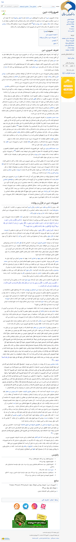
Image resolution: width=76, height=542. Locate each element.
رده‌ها (56, 500)
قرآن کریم (31, 207)
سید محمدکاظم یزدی (52, 148)
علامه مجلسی (54, 364)
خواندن (39, 6)
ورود (2, 2)
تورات (7, 298)
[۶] (51, 433)
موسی (21, 258)
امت (14, 403)
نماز (41, 24)
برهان (35, 60)
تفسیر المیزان (42, 243)
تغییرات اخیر (70, 22)
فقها (52, 139)
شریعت (18, 170)
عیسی (56, 261)
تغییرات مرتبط (70, 41)
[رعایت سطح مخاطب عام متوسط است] (5, 11)
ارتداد (45, 191)
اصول (20, 18)
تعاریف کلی (45, 500)
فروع (15, 18)
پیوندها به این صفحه (68, 38)
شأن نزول (50, 236)
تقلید (7, 142)
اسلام (9, 170)
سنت (45, 418)
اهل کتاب (18, 243)
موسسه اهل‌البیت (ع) (68, 73)
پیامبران (56, 270)
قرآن (39, 321)
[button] (56, 31)
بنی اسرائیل (34, 290)
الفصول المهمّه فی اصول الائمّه (30, 425)
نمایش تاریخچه (24, 6)
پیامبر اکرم (55, 173)
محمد (5, 261)
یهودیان (27, 290)
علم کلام (48, 170)
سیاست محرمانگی (55, 538)
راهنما (72, 26)
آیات (20, 217)
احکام (16, 76)
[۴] (24, 226)
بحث (53, 6)
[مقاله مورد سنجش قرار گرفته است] (2, 11)
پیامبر (4, 24)
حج (34, 24)
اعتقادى (51, 108)
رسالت (50, 76)
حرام (42, 301)
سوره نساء (50, 470)
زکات (31, 213)
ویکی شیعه (71, 58)
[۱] (32, 23)
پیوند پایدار (71, 48)
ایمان (39, 273)
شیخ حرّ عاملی (46, 425)
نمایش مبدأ (33, 6)
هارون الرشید (27, 391)
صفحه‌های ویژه (69, 43)
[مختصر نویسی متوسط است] (3, 11)
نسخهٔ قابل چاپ (69, 45)
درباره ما (71, 29)
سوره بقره (27, 280)
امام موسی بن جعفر (39, 327)
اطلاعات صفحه (70, 50)
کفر (49, 191)
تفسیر (14, 415)
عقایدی (7, 86)
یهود (38, 258)
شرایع (30, 446)
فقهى (34, 99)
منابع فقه (55, 210)
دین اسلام (29, 18)
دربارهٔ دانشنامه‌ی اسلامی (44, 538)
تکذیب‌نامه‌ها (35, 538)
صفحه (57, 6)
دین (48, 18)
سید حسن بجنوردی (52, 117)
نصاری (34, 258)
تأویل (19, 415)
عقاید (18, 132)
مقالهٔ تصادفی (70, 24)
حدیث (52, 391)
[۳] (15, 151)
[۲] (17, 126)
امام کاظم (37, 437)
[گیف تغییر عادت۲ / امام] (68, 89)
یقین (44, 144)
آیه (20, 236)
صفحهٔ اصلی (70, 19)
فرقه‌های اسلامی (8, 179)
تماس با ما (71, 31)
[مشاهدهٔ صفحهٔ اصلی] (68, 8)
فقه (29, 142)
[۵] (52, 360)
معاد (48, 24)
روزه (38, 24)
